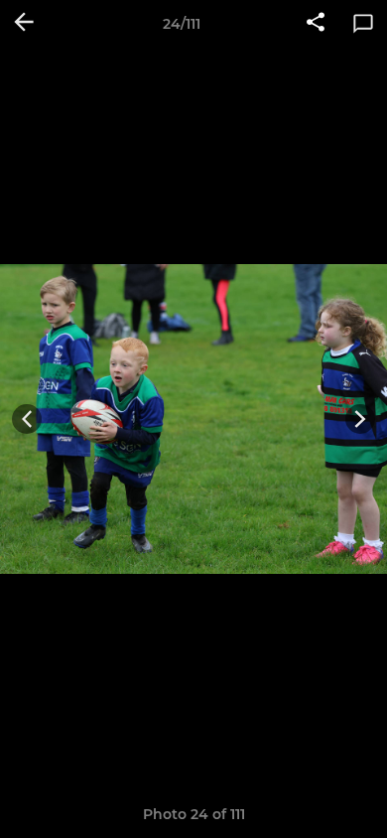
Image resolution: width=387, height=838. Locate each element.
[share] (315, 24)
